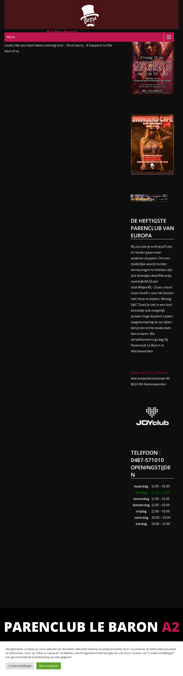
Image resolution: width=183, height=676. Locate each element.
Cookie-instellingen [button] (19, 666)
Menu (11, 37)
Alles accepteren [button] (48, 666)
